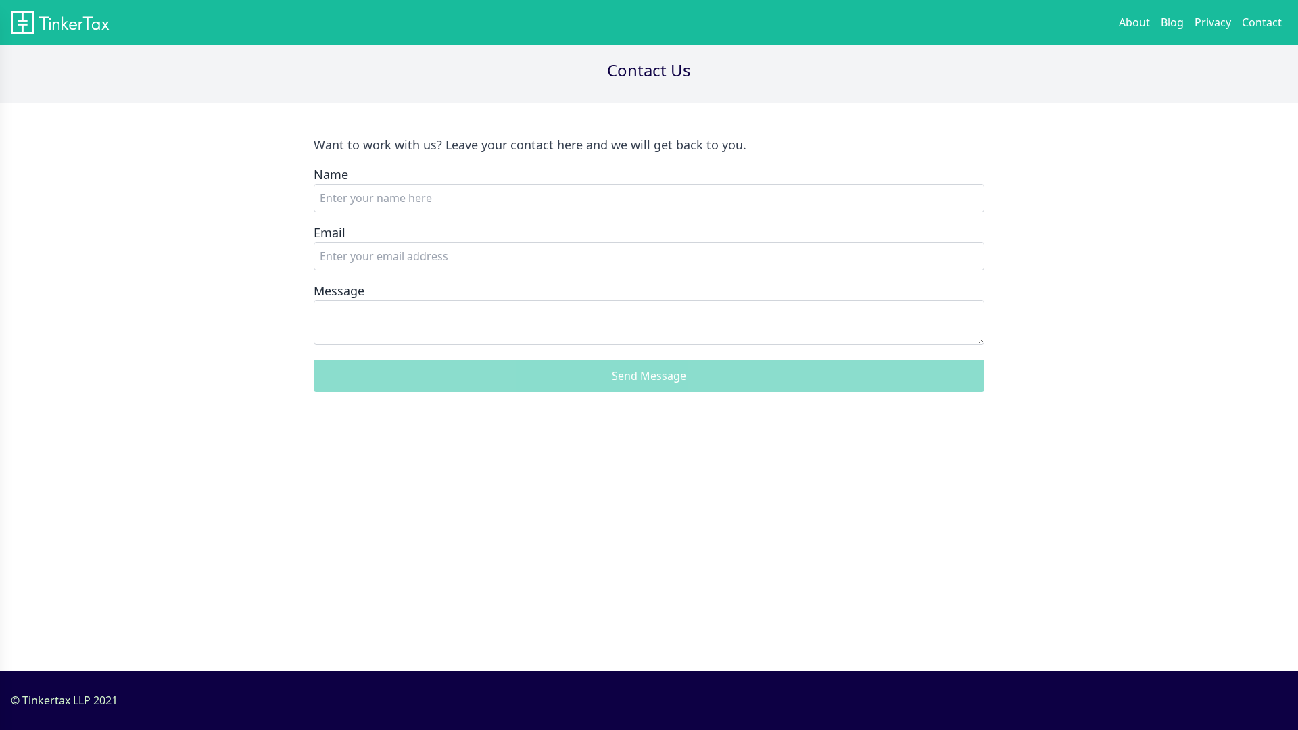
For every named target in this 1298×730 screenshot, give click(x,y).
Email (329, 232)
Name (331, 174)
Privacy (1213, 22)
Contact (1262, 22)
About (1134, 22)
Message (339, 291)
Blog (1172, 22)
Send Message (649, 375)
